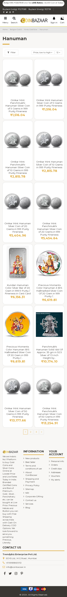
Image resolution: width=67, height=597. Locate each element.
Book (57, 345)
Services (29, 503)
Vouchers (55, 476)
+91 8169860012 (13, 562)
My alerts (55, 479)
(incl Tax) (23, 3)
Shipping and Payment (32, 480)
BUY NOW (17, 99)
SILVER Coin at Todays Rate (52, 3)
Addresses (55, 472)
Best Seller (30, 462)
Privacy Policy (32, 485)
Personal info (57, 461)
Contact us (30, 500)
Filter (13, 52)
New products (32, 458)
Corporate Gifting (34, 496)
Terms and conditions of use (33, 467)
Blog (27, 507)
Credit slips (56, 468)
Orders (54, 465)
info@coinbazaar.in (16, 567)
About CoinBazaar (31, 474)
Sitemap (29, 489)
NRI (27, 493)
